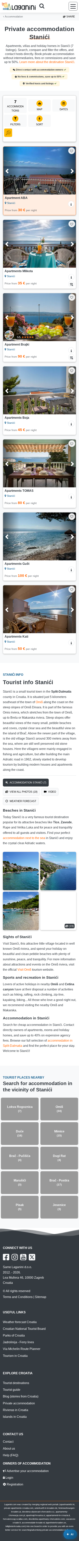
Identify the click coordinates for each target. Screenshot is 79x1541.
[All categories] (8, 132)
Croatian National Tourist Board (24, 1328)
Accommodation (13, 16)
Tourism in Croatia (15, 1355)
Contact (8, 1441)
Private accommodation (19, 1403)
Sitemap (40, 1297)
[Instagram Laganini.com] (15, 1257)
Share (70, 16)
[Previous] (11, 171)
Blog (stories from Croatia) (20, 1396)
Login (9, 1477)
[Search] (43, 6)
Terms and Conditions (18, 1297)
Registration (14, 1484)
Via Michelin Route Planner (21, 1349)
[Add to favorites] (71, 150)
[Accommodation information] (71, 204)
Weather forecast (22, 801)
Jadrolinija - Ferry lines (18, 1342)
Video (51, 791)
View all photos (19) (23, 791)
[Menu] (73, 6)
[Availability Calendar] (71, 284)
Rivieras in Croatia (15, 1410)
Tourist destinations (16, 1383)
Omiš (39, 702)
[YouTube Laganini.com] (23, 1257)
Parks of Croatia (14, 1335)
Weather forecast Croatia (20, 1322)
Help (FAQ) (10, 1455)
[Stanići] (21, 871)
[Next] (68, 171)
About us (9, 1448)
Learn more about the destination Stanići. (47, 62)
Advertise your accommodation (27, 1471)
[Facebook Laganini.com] (6, 1257)
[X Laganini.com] (32, 1257)
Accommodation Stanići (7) (27, 782)
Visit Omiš (24, 969)
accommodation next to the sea (24, 838)
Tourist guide (11, 1389)
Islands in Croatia (15, 1416)
